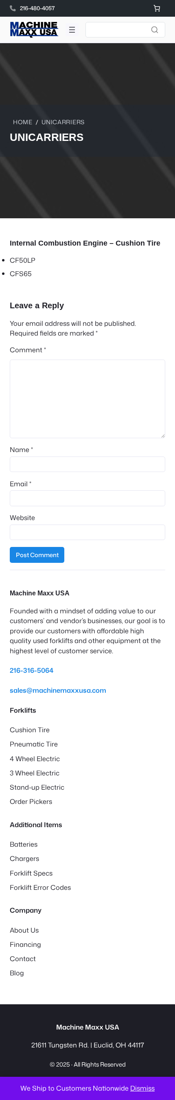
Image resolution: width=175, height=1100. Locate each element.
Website (22, 517)
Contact (23, 958)
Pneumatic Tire (34, 744)
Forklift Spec (29, 873)
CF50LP (22, 260)
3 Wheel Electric (34, 772)
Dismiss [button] (142, 1088)
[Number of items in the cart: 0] (157, 8)
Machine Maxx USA (40, 593)
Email (20, 483)
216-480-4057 (37, 8)
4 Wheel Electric (35, 758)
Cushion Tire (30, 729)
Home (23, 122)
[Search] (154, 29)
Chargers (24, 858)
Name (21, 449)
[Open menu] (72, 29)
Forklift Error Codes (40, 887)
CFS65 (21, 273)
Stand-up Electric (37, 787)
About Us (24, 930)
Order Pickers (31, 801)
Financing (25, 944)
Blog (17, 972)
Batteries (23, 844)
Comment (28, 349)
